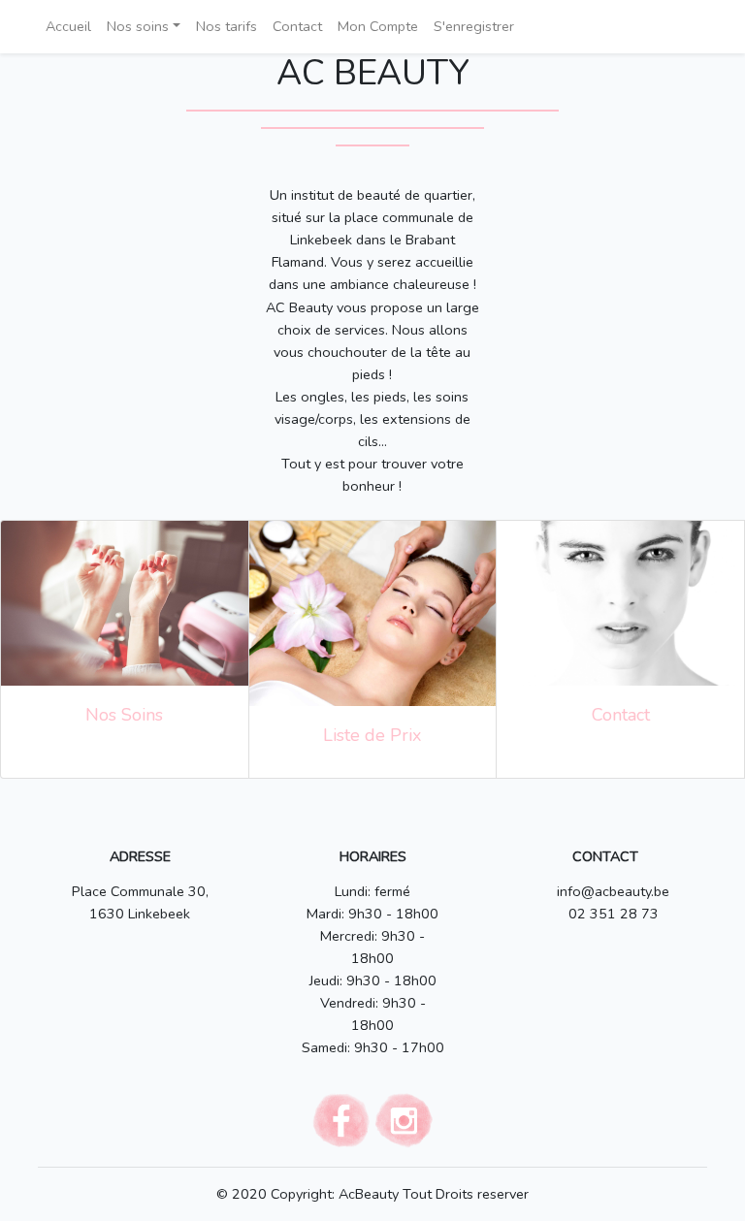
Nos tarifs (226, 26)
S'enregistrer (474, 26)
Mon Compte (378, 26)
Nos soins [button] (138, 26)
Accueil (68, 26)
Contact (297, 26)
